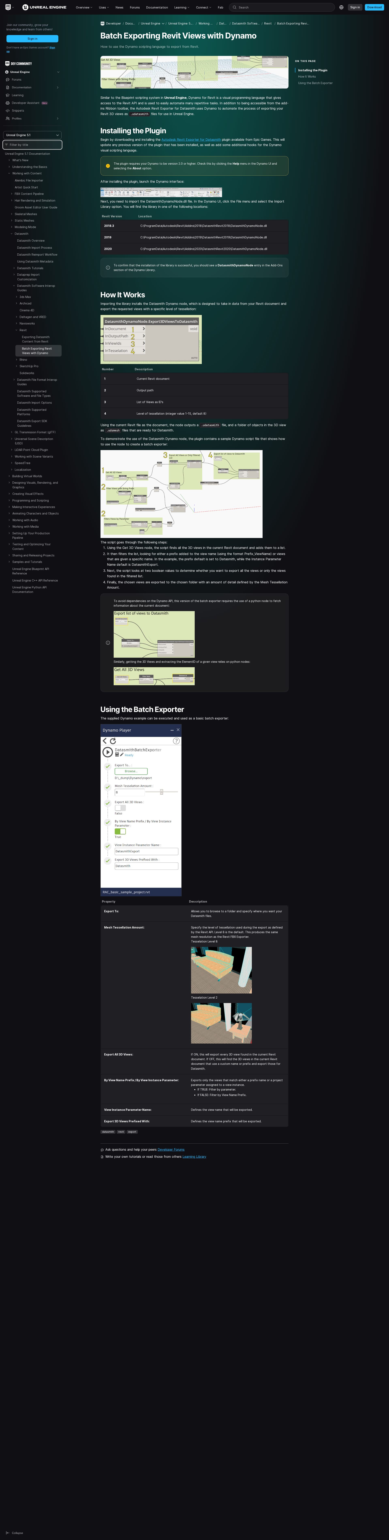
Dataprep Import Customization (28, 277)
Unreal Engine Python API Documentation (29, 589)
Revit (23, 330)
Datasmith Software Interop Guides (36, 288)
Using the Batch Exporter (315, 83)
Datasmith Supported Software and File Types (34, 393)
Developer (113, 23)
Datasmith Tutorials (30, 268)
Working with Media (25, 526)
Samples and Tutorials (27, 561)
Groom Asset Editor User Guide (36, 207)
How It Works (307, 76)
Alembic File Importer (29, 180)
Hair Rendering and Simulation (35, 200)
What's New (20, 160)
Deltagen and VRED (33, 317)
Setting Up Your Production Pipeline (31, 535)
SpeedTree (22, 463)
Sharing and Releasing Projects (33, 555)
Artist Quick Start (26, 187)
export (132, 1131)
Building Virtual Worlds (27, 476)
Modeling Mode (25, 227)
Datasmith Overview (31, 240)
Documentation (131, 23)
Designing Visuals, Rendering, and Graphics (35, 485)
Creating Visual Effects (28, 493)
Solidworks (27, 373)
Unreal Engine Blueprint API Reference (30, 571)
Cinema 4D (27, 310)
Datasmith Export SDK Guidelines (32, 423)
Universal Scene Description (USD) (34, 441)
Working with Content (27, 173)
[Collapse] (9, 173)
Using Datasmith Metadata (35, 261)
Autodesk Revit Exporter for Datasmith (191, 140)
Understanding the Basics (29, 167)
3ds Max (25, 297)
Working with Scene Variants (34, 456)
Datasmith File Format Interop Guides (37, 382)
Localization (23, 469)
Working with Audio (25, 520)
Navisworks (27, 323)
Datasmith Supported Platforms (31, 412)
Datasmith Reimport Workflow (37, 254)
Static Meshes (24, 220)
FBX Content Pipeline (29, 193)
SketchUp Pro (29, 366)
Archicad (25, 303)
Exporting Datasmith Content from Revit (36, 339)
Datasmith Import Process (34, 247)
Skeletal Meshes (26, 214)
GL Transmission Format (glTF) (35, 432)
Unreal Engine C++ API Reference (35, 580)
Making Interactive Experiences (33, 507)
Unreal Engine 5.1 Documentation (27, 153)
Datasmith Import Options (34, 402)
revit (121, 1131)
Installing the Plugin (312, 70)
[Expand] (9, 160)
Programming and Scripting (30, 500)
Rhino (23, 359)
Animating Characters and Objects (35, 513)
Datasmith (21, 233)
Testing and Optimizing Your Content (31, 546)
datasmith (108, 1131)
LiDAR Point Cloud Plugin (31, 449)
